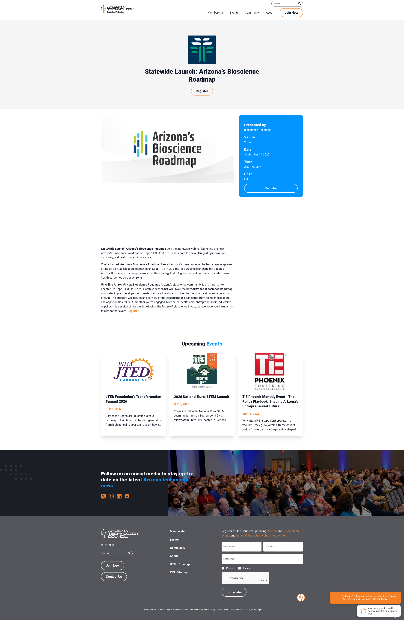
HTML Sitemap (180, 564)
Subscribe (234, 592)
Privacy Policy (209, 610)
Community (177, 547)
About (174, 556)
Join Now (291, 13)
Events (174, 539)
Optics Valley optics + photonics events (261, 535)
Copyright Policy (237, 610)
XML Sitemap (178, 572)
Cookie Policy (222, 610)
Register (202, 91)
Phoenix (272, 531)
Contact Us (114, 576)
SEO (247, 610)
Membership (178, 531)
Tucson (244, 568)
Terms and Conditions (192, 610)
